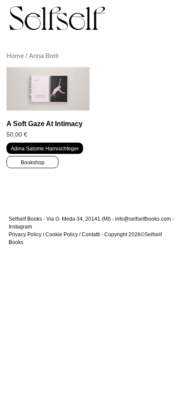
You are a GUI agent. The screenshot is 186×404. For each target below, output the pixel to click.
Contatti (91, 234)
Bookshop (33, 163)
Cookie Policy (61, 234)
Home (15, 55)
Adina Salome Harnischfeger (45, 149)
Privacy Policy (25, 234)
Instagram (20, 227)
